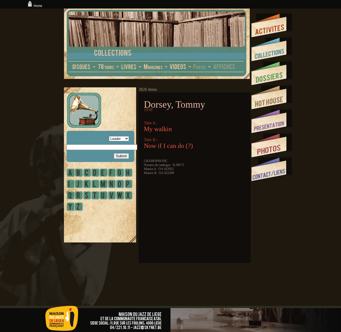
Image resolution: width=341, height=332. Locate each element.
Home (38, 6)
